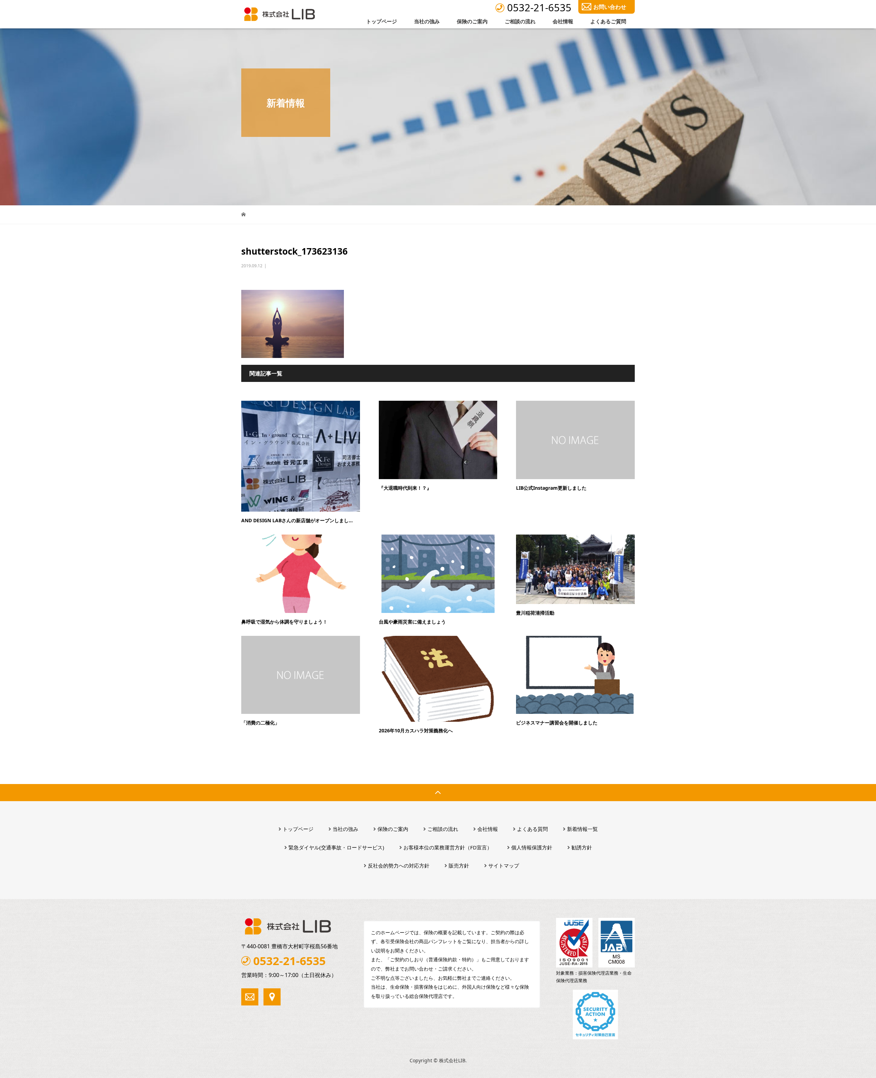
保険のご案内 (472, 21)
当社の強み (427, 21)
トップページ (381, 21)
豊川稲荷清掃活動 (535, 612)
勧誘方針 (581, 847)
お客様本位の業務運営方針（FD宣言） (447, 847)
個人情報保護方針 (531, 847)
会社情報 (563, 21)
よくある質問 (532, 828)
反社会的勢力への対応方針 (398, 865)
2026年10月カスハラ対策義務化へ (416, 730)
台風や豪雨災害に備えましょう (412, 621)
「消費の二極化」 (260, 722)
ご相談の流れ (520, 21)
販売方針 (459, 865)
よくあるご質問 (608, 21)
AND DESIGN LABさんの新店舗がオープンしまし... (297, 520)
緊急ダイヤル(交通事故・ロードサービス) (336, 847)
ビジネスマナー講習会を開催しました (556, 722)
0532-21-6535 (539, 7)
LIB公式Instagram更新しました (551, 488)
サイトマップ (503, 865)
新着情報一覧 (582, 828)
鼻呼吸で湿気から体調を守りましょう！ (284, 621)
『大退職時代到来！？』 (405, 488)
